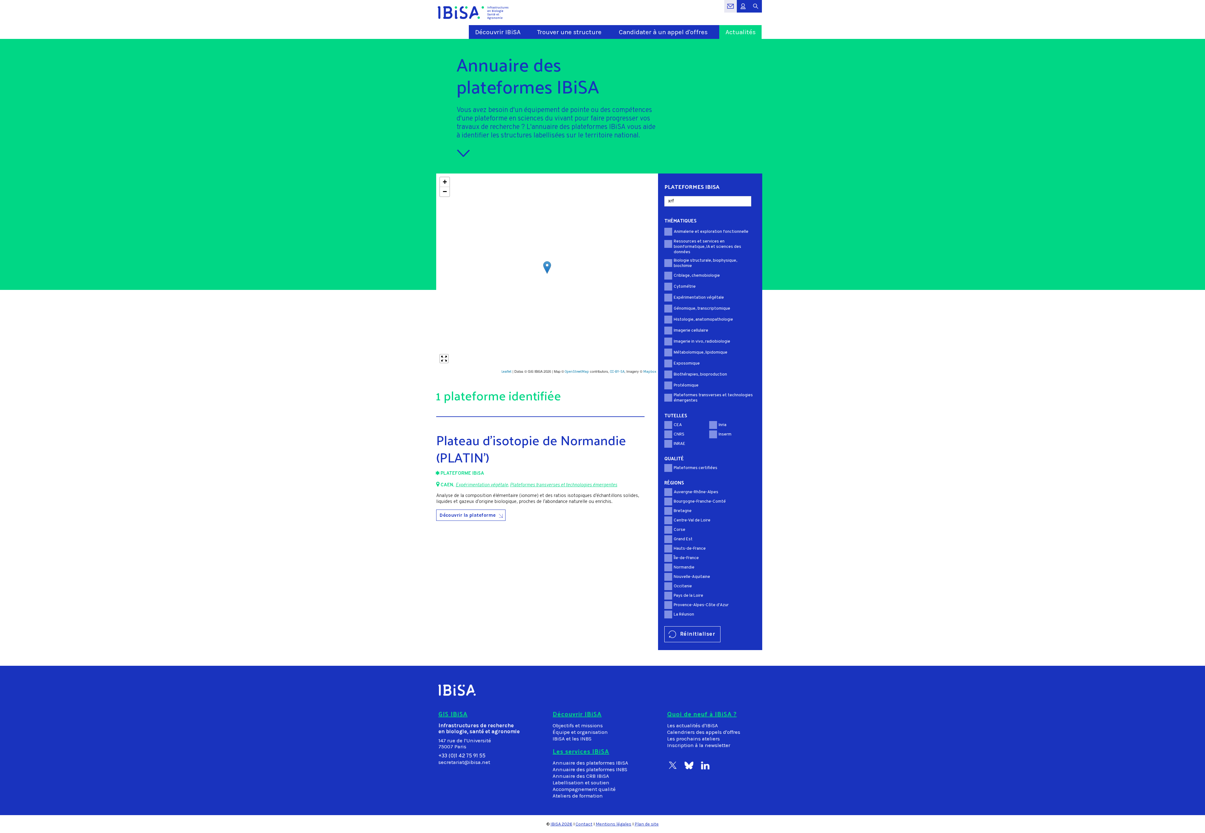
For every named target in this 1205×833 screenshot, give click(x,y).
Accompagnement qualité (584, 789)
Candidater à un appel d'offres (663, 32)
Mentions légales (613, 824)
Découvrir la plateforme (468, 515)
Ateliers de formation (578, 796)
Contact (584, 824)
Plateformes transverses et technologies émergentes (563, 485)
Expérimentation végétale (482, 485)
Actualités (741, 32)
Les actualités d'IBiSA (692, 726)
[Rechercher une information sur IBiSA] (755, 9)
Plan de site (647, 824)
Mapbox (649, 372)
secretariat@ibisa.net (464, 762)
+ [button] (445, 182)
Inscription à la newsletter (698, 745)
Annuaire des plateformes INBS (590, 769)
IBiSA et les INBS (572, 739)
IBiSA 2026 (561, 824)
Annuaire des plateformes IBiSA (590, 763)
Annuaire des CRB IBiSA (581, 776)
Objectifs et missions (578, 726)
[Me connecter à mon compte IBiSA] (743, 9)
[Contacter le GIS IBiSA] (730, 9)
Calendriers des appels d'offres (703, 732)
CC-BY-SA (617, 372)
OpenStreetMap (577, 372)
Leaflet (506, 372)
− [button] (445, 191)
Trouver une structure (569, 32)
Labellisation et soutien (581, 783)
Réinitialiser (697, 634)
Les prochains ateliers (693, 739)
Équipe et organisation (580, 732)
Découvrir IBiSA (498, 32)
